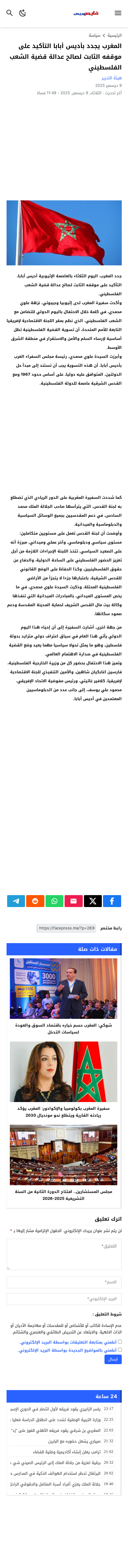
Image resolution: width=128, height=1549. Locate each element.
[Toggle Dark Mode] (22, 14)
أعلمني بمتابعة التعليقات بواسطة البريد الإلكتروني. (68, 1342)
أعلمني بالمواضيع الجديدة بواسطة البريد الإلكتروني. (67, 1350)
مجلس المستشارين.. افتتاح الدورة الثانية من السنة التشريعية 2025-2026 (63, 1195)
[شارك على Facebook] (112, 901)
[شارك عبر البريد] (73, 901)
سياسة (94, 35)
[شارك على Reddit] (35, 901)
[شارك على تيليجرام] (16, 901)
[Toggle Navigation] (119, 14)
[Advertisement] (64, 148)
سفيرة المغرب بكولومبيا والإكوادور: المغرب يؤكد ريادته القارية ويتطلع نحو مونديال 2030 (63, 1112)
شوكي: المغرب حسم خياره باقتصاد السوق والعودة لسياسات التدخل (63, 1029)
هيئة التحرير (112, 78)
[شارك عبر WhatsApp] (54, 901)
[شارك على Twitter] (93, 901)
